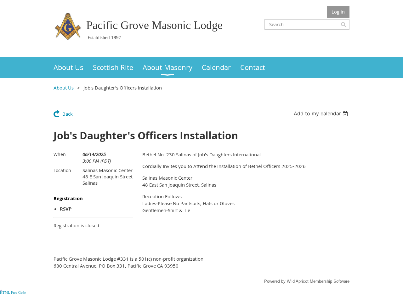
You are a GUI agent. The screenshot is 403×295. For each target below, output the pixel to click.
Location (62, 170)
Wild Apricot (298, 281)
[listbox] (321, 113)
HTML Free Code (13, 292)
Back (67, 114)
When (60, 154)
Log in (338, 12)
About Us (64, 87)
